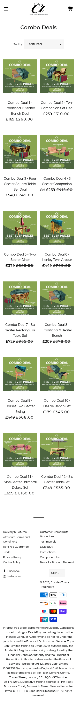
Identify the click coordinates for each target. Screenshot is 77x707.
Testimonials (48, 541)
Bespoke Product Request (57, 562)
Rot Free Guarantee (16, 546)
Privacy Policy (12, 557)
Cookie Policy (12, 562)
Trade (6, 552)
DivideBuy (46, 546)
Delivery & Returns (15, 532)
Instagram (14, 576)
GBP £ (55, 573)
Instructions (47, 552)
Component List (50, 557)
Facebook (13, 571)
